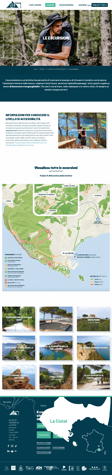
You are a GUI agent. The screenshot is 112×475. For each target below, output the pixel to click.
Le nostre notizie (43, 447)
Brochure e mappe (44, 443)
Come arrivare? (59, 435)
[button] (91, 5)
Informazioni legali (44, 452)
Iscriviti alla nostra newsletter (50, 426)
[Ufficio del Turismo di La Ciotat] (13, 5)
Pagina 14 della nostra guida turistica (56, 175)
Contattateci (43, 435)
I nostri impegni (58, 447)
